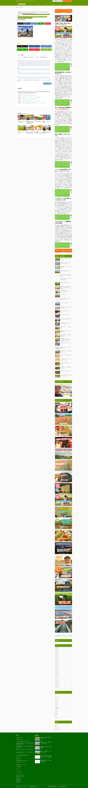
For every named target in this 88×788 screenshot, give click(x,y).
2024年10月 (57, 664)
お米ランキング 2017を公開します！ (65, 355)
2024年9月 (57, 666)
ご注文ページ (18, 762)
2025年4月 (57, 661)
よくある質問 (53, 4)
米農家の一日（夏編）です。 (65, 282)
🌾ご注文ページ (18, 737)
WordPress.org (57, 729)
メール (19, 71)
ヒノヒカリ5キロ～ (19, 772)
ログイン (56, 724)
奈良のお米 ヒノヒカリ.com (57, 786)
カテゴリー (18, 768)
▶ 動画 (56, 700)
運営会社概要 (60, 4)
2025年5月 (57, 659)
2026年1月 (57, 651)
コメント (19, 59)
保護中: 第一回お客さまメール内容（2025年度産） (65, 279)
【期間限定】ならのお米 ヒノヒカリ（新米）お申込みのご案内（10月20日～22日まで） (65, 339)
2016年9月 (57, 683)
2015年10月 (57, 685)
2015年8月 (57, 687)
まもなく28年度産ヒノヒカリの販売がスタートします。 (65, 376)
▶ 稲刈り (56, 709)
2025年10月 (57, 653)
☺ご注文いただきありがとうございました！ (23, 741)
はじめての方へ (30, 4)
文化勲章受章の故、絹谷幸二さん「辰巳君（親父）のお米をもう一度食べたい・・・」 (65, 287)
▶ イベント (57, 694)
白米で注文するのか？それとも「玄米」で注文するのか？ (65, 323)
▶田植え (56, 713)
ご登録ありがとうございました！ (21, 764)
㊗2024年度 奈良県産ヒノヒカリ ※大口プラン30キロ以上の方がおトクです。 (24, 744)
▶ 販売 (56, 711)
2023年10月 (57, 668)
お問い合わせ (18, 786)
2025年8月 (57, 655)
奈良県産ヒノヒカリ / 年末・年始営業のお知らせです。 (65, 347)
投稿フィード (57, 726)
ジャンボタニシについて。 (64, 294)
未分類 (56, 717)
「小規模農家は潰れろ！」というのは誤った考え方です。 (65, 291)
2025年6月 (57, 657)
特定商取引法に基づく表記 (34, 786)
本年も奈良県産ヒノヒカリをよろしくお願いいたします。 (65, 359)
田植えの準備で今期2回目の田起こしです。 (65, 319)
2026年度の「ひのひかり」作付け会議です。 (65, 267)
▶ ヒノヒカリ (57, 696)
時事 (56, 715)
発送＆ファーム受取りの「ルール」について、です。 (65, 271)
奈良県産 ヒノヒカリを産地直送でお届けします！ (65, 367)
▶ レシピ (56, 698)
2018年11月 (57, 674)
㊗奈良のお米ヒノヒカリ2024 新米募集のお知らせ (65, 335)
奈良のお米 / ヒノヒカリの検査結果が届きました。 (65, 351)
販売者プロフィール (68, 4)
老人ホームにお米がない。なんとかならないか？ (65, 311)
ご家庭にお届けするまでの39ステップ (22, 760)
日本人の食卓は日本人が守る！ (65, 314)
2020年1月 (57, 670)
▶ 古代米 (56, 702)
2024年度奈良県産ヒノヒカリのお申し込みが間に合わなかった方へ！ (24, 747)
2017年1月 (57, 678)
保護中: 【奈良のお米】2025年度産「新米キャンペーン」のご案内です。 (34, 102)
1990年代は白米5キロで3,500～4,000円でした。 (65, 299)
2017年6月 (57, 676)
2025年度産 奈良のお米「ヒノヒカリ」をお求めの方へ (24, 753)
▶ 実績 (56, 704)
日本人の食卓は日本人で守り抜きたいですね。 (29, 95)
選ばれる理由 (45, 4)
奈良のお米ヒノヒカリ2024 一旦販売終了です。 (65, 331)
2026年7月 (57, 647)
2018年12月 (57, 672)
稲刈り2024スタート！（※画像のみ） (65, 327)
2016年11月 (57, 680)
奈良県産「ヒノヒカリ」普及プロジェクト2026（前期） (31, 97)
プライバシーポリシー (19, 774)
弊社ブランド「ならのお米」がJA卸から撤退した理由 (65, 307)
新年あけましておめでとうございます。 (65, 343)
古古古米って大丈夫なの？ (64, 302)
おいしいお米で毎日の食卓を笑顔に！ (22, 755)
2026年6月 (57, 649)
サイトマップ (18, 770)
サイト (18, 75)
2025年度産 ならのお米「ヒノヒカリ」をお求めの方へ (24, 750)
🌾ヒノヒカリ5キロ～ (37, 4)
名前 (18, 67)
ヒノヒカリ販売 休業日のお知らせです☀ (65, 363)
